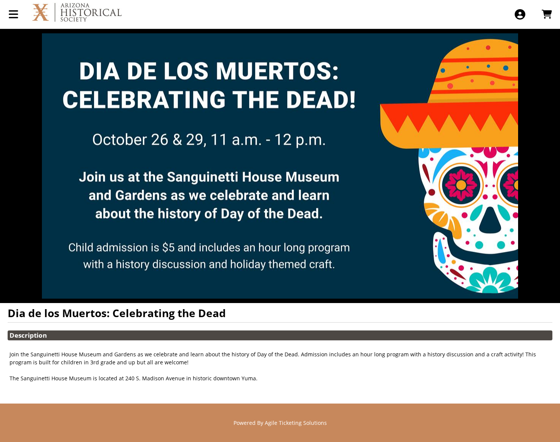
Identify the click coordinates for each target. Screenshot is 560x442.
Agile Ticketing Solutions (296, 422)
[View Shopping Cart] (546, 14)
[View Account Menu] (519, 14)
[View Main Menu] (13, 14)
